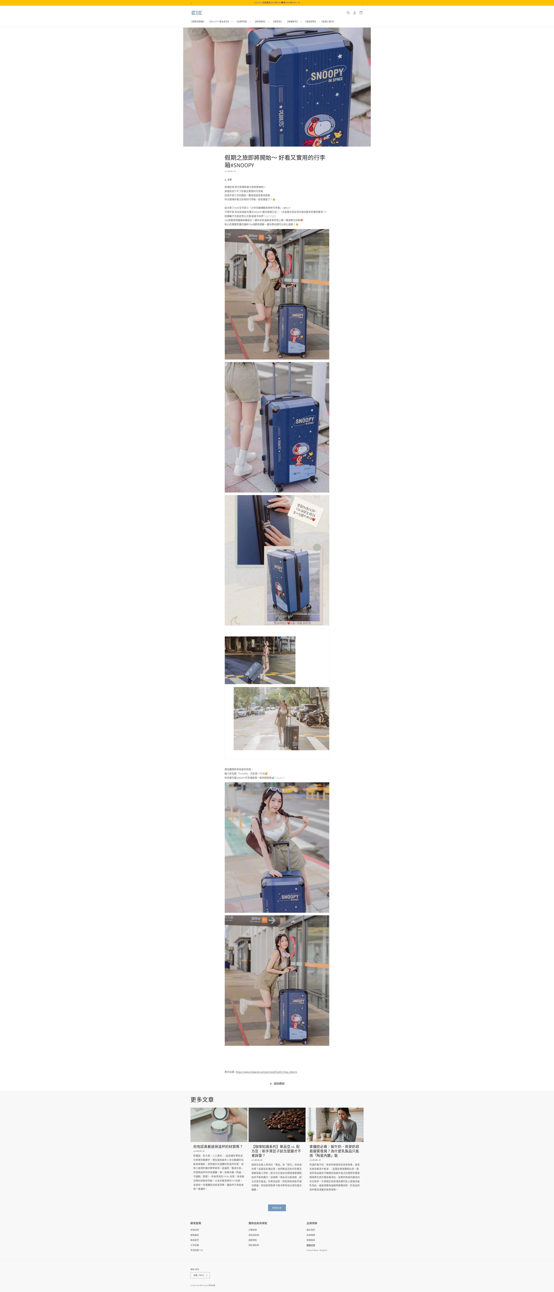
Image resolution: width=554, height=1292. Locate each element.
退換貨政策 (254, 1235)
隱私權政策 (254, 1245)
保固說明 (194, 1230)
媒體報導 (311, 1240)
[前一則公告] (191, 2)
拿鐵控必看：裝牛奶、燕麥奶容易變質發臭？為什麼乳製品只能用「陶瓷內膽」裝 (334, 1151)
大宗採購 (194, 1245)
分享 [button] (230, 179)
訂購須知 (253, 1230)
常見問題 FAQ (196, 1250)
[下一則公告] (362, 2)
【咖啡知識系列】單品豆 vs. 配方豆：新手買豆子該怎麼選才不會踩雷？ (276, 1151)
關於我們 (311, 1230)
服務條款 (253, 1240)
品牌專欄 (311, 1235)
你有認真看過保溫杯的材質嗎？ (218, 1146)
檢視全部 (277, 1207)
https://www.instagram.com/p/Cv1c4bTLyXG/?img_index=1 (266, 1071)
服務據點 (194, 1235)
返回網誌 (279, 1083)
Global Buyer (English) (317, 1250)
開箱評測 (311, 1245)
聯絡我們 (194, 1240)
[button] (220, 21)
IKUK (198, 1285)
